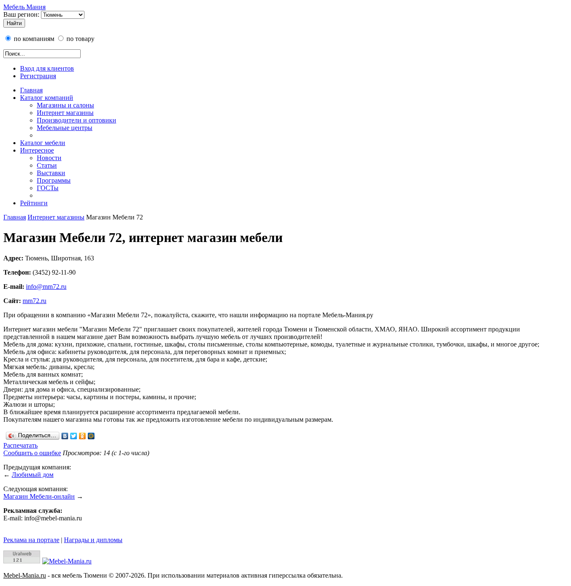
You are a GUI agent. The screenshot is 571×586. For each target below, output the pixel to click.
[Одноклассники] (82, 436)
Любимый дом (33, 474)
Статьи (47, 165)
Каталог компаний (46, 97)
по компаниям (33, 38)
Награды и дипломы (93, 539)
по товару (79, 38)
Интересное (37, 150)
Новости (49, 157)
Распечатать (20, 445)
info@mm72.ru (46, 286)
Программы (54, 180)
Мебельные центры (64, 127)
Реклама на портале (31, 539)
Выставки (51, 172)
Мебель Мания (24, 6)
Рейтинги (34, 202)
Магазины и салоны (65, 105)
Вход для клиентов (47, 68)
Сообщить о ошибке (32, 452)
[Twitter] (73, 436)
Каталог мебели (42, 142)
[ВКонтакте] (65, 436)
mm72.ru (34, 300)
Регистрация (38, 75)
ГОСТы (48, 187)
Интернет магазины (65, 112)
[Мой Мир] (91, 436)
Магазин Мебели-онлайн (39, 496)
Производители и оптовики (76, 120)
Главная (31, 90)
